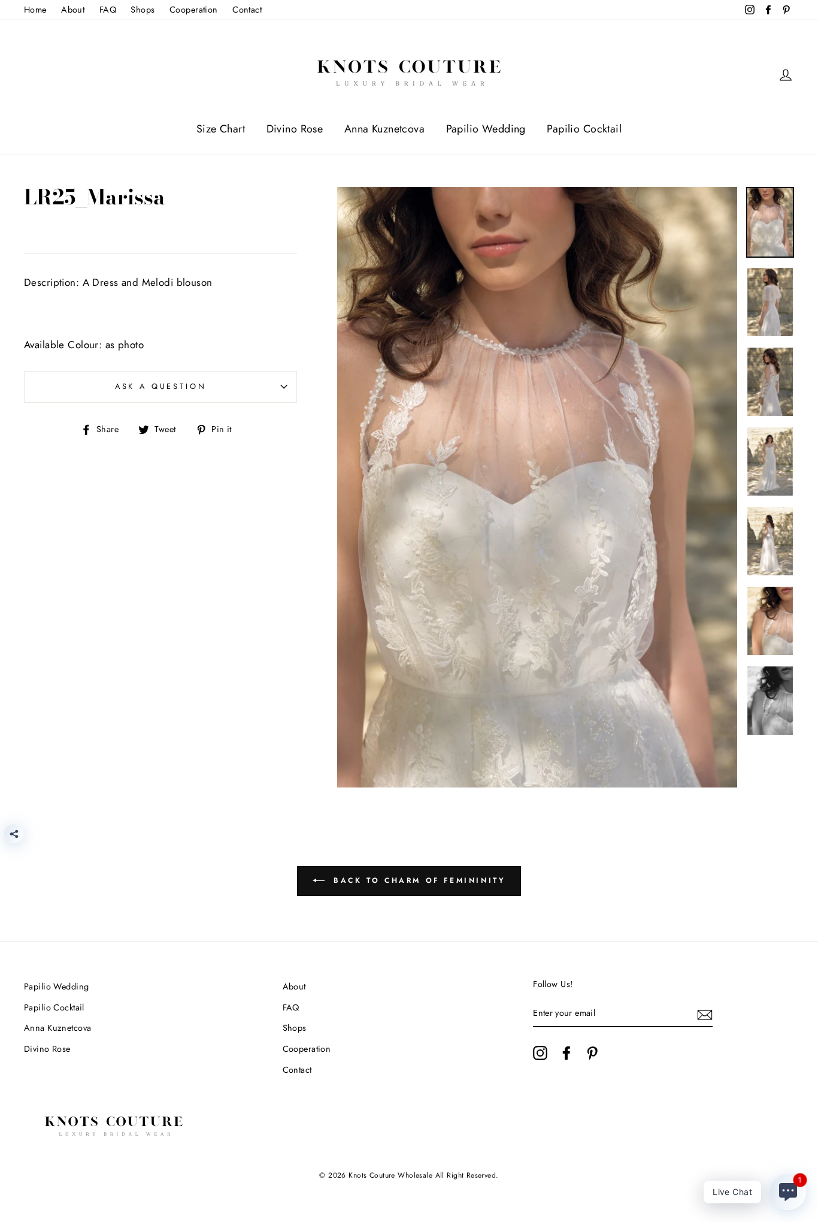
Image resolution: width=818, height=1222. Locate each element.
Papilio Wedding (486, 129)
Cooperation (193, 10)
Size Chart (220, 129)
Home (35, 10)
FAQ (107, 10)
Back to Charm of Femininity (417, 880)
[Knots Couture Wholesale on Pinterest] (592, 1052)
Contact (247, 10)
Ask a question (161, 386)
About (72, 10)
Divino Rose (294, 129)
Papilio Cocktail (584, 129)
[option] (537, 487)
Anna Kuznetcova (384, 129)
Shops (142, 10)
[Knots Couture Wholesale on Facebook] (566, 1052)
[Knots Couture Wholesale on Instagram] (540, 1052)
